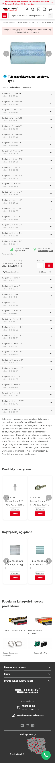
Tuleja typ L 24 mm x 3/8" (12, 175)
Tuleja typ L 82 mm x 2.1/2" (12, 401)
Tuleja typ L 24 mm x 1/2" (12, 183)
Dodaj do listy (47, 272)
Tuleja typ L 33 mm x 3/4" (12, 241)
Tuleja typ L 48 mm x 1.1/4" (12, 319)
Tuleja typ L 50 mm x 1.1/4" (12, 327)
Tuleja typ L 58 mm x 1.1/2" (12, 368)
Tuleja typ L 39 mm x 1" (11, 286)
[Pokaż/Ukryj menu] (4, 15)
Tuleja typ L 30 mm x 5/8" (12, 225)
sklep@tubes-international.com (30, 715)
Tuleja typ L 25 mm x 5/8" (12, 192)
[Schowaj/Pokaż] (51, 95)
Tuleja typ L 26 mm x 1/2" (12, 200)
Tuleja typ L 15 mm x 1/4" (11, 93)
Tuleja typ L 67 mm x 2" (11, 384)
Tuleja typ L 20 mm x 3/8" (12, 159)
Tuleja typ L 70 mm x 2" (11, 393)
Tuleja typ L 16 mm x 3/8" (12, 110)
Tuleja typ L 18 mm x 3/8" (12, 126)
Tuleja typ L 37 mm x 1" (11, 278)
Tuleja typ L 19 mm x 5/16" (12, 134)
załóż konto (42, 29)
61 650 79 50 (28, 706)
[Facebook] (32, 726)
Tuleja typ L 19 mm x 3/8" (12, 142)
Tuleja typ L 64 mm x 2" (11, 376)
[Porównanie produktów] (32, 9)
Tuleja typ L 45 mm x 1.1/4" (12, 310)
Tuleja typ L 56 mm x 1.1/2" (12, 360)
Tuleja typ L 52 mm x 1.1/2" (12, 335)
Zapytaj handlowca (12, 272)
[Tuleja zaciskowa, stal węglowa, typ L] (27, 54)
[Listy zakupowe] (38, 9)
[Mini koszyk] (50, 9)
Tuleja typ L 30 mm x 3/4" (12, 233)
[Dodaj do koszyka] (49, 265)
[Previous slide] (6, 54)
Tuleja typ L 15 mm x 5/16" (12, 101)
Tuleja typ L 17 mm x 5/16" (12, 118)
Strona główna (9, 22)
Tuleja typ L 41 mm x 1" (11, 294)
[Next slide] (49, 54)
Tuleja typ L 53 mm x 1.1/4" (12, 343)
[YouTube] (22, 726)
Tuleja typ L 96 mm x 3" (11, 409)
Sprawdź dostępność (45, 250)
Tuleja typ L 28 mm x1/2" (11, 208)
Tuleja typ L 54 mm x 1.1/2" (12, 352)
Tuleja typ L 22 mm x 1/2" (12, 167)
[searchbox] (28, 15)
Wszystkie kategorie (25, 22)
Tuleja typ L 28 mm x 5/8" (12, 216)
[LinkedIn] (27, 726)
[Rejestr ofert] (44, 9)
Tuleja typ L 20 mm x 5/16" (12, 151)
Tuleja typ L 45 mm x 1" (11, 302)
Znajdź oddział (16, 754)
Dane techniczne (8, 254)
